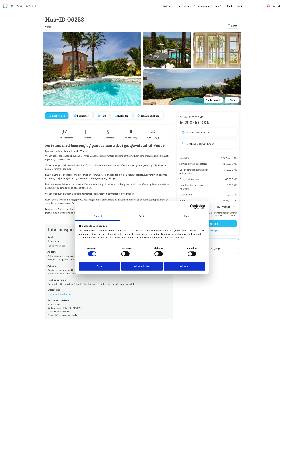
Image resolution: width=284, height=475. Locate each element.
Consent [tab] (97, 216)
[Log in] (273, 5)
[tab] (56, 115)
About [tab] (186, 216)
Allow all (184, 266)
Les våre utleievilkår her (59, 293)
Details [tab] (142, 216)
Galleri (233, 100)
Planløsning (211, 100)
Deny (99, 266)
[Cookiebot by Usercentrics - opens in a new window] (192, 206)
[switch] (125, 254)
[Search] (279, 5)
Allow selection (142, 266)
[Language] (268, 6)
